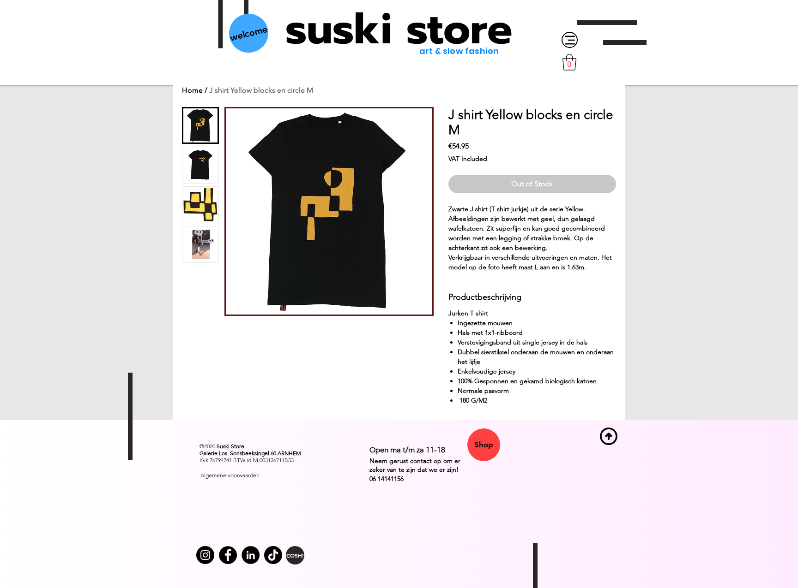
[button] (569, 62)
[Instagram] (205, 555)
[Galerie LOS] (228, 555)
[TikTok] (273, 555)
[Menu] (570, 40)
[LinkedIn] (251, 555)
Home (192, 90)
